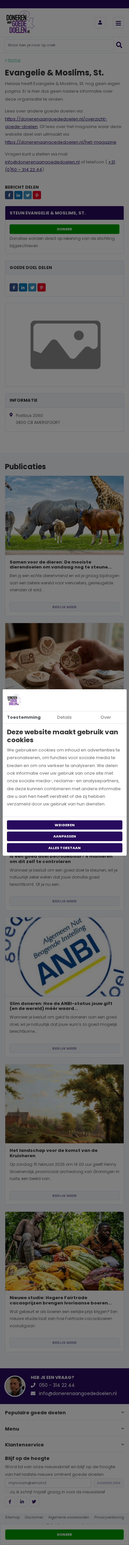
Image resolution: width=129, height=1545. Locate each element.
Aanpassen (64, 836)
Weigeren (65, 825)
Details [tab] (64, 717)
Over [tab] (106, 717)
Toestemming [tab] (24, 717)
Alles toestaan (64, 847)
